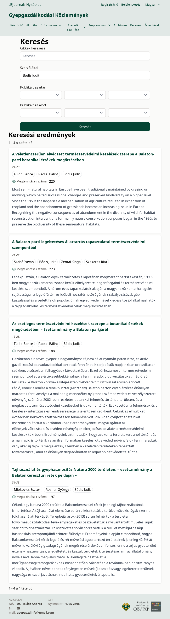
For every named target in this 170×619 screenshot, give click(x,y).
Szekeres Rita (96, 262)
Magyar (150, 4)
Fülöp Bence (23, 174)
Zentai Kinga (71, 262)
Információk (49, 25)
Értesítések (152, 25)
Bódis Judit (71, 174)
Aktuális (31, 25)
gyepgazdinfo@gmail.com (35, 612)
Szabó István (24, 262)
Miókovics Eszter (27, 489)
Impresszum (98, 25)
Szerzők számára (73, 27)
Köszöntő (16, 25)
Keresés (135, 25)
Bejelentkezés (130, 4)
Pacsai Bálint (48, 174)
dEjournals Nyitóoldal (25, 4)
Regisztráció (109, 4)
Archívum (120, 25)
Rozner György (57, 489)
